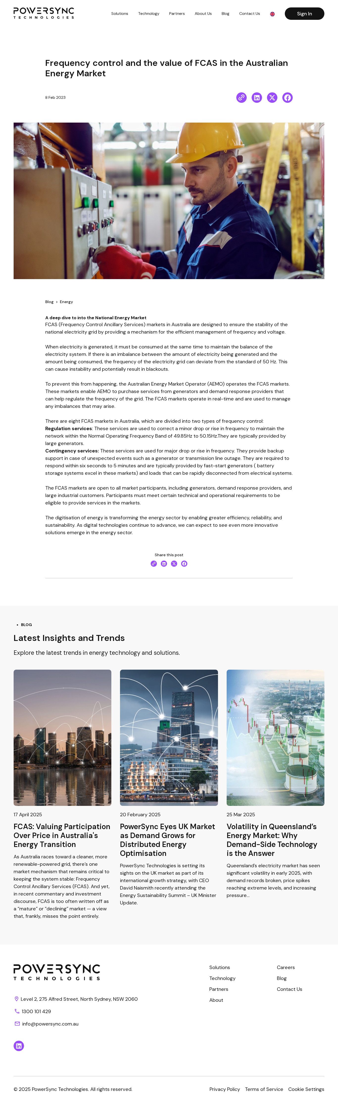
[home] (44, 13)
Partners (177, 13)
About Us (203, 13)
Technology (148, 13)
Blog (225, 13)
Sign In (304, 13)
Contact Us (249, 13)
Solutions (119, 13)
